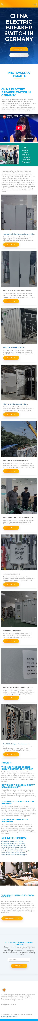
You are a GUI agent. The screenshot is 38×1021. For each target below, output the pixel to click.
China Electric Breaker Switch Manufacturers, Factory (13, 348)
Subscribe (18, 965)
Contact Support (11, 918)
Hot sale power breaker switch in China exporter (15, 851)
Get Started (18, 49)
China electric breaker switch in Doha (12, 841)
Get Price (10, 244)
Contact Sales (18, 55)
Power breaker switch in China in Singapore (14, 854)
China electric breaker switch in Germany (22, 44)
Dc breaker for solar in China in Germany (13, 849)
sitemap (4, 1017)
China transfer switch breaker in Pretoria (13, 845)
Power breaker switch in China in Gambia (13, 847)
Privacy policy (12, 1017)
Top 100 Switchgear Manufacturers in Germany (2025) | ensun (16, 745)
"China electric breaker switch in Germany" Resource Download (26, 154)
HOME (5, 44)
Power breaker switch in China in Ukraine (13, 853)
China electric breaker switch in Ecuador (13, 843)
